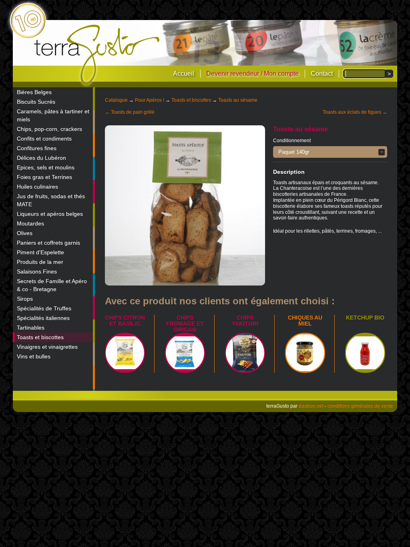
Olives (24, 233)
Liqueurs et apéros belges (50, 214)
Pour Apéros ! (149, 100)
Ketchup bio (365, 317)
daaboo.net (311, 406)
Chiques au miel (305, 320)
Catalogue (116, 100)
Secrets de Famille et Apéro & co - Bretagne (52, 285)
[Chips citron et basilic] (125, 353)
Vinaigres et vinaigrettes (47, 347)
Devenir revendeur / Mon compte (252, 73)
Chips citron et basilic (125, 320)
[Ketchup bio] (365, 353)
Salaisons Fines (37, 271)
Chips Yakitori (245, 320)
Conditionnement (292, 140)
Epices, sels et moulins (45, 167)
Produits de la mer (40, 262)
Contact (322, 73)
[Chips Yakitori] (245, 353)
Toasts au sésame (237, 100)
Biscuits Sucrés (36, 102)
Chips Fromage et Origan (185, 323)
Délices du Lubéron (41, 158)
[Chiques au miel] (305, 353)
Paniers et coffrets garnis (48, 242)
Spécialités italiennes (43, 318)
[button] (330, 152)
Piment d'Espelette (40, 252)
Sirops (25, 299)
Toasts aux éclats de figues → (355, 112)
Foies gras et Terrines (44, 177)
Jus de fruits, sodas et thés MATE (51, 200)
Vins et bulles (33, 356)
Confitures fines (36, 148)
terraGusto (97, 55)
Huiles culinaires (37, 186)
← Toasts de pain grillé (130, 112)
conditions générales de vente (360, 406)
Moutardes (30, 223)
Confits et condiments (44, 138)
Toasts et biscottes (40, 337)
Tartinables (30, 327)
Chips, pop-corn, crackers (49, 129)
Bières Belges (34, 92)
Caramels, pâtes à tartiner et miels (53, 115)
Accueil (183, 73)
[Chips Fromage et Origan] (185, 353)
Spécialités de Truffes (44, 308)
